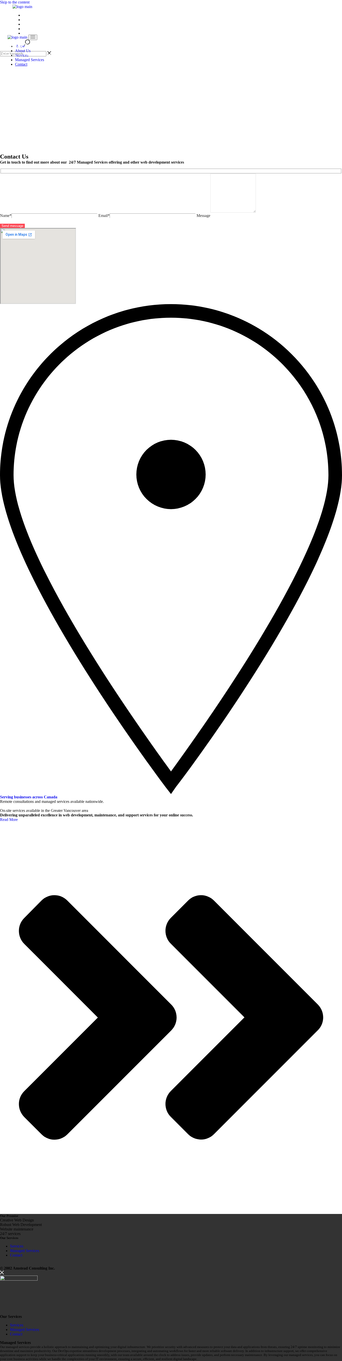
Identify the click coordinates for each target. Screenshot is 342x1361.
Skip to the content (15, 2)
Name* (6, 215)
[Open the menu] (32, 37)
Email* (104, 215)
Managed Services (24, 1251)
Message (203, 215)
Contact (16, 1255)
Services (16, 1246)
